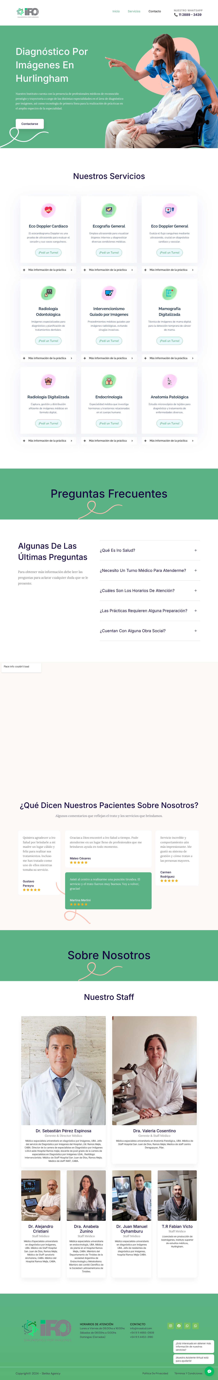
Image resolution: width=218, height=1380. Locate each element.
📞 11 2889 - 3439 (188, 15)
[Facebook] (179, 1326)
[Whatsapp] (187, 1326)
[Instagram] (170, 1326)
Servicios (134, 11)
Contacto (155, 11)
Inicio (116, 11)
